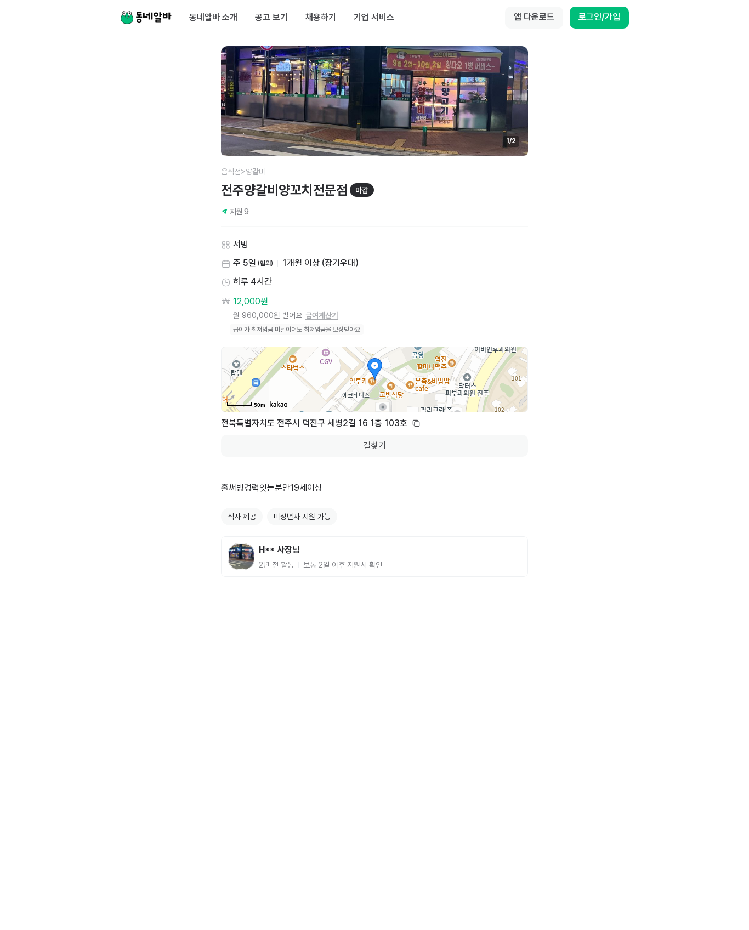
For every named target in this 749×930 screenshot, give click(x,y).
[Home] (146, 17)
